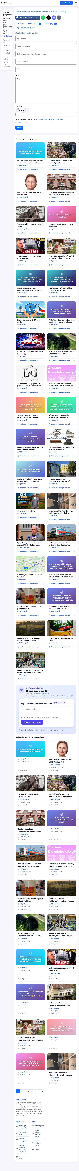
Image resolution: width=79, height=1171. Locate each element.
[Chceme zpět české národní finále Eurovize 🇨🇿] (30, 348)
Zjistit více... (10, 36)
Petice (21, 23)
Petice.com (6, 3)
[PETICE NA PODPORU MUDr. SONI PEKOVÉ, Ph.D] (30, 189)
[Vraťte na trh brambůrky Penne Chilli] (61, 634)
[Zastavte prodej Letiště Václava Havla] (30, 316)
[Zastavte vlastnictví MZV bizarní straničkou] (61, 220)
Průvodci (20, 1121)
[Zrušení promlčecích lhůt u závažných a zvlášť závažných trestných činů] (30, 411)
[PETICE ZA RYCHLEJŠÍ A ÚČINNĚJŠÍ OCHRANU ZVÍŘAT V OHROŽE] (61, 252)
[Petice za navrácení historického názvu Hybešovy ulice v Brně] (30, 475)
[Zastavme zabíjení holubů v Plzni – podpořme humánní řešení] (61, 507)
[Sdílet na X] (48, 17)
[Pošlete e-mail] (54, 17)
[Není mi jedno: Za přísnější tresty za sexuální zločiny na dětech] (30, 157)
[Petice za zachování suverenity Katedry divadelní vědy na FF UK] (61, 380)
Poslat (19, 128)
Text (17, 75)
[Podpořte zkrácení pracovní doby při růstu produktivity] (61, 443)
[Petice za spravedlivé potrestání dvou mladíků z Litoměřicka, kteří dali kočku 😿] (61, 571)
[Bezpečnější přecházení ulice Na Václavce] (30, 571)
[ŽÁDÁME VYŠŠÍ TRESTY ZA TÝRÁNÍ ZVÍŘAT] (30, 220)
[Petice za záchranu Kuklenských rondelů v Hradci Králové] (30, 634)
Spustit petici (66, 3)
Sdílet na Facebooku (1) (29, 17)
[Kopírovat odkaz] (59, 17)
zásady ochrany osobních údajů (52, 119)
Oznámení (35, 23)
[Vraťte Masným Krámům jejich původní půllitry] (30, 603)
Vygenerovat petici (33, 722)
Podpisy (51, 23)
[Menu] (76, 3)
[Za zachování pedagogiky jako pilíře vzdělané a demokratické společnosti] (30, 380)
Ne (26, 123)
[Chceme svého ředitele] (30, 506)
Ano (19, 123)
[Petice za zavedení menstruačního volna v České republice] (30, 443)
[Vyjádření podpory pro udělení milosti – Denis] (30, 252)
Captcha (18, 106)
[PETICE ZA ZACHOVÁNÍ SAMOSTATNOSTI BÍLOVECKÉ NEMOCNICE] (61, 475)
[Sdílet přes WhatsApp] (43, 17)
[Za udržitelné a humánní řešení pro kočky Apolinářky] (61, 157)
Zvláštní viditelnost (26, 28)
